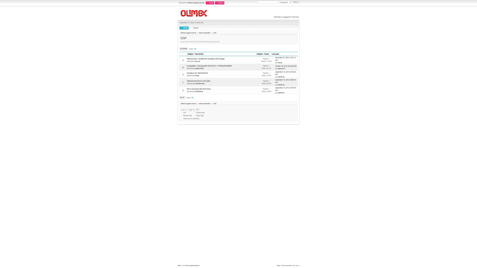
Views (266, 54)
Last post (275, 54)
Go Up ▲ (296, 265)
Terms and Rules (286, 265)
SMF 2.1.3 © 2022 (183, 265)
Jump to (183, 110)
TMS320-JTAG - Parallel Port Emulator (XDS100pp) (205, 59)
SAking (279, 63)
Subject (190, 54)
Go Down (183, 49)
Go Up (182, 98)
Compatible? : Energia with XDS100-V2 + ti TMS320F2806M (209, 66)
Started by (199, 54)
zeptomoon (199, 68)
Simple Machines (194, 265)
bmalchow (199, 91)
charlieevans (200, 83)
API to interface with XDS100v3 (199, 89)
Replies (260, 54)
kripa (197, 75)
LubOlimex (281, 77)
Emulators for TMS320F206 (197, 73)
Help (278, 265)
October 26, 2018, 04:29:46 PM (286, 66)
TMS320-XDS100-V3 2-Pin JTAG (198, 81)
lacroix (197, 61)
